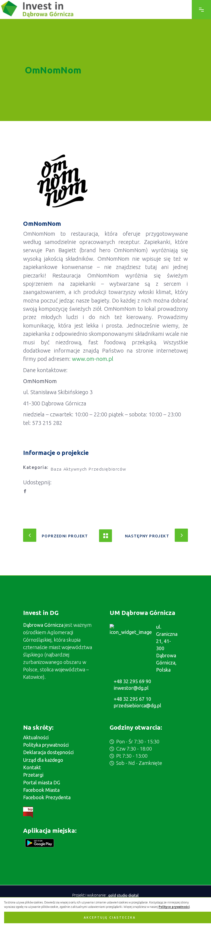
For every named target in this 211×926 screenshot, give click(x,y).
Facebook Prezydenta (47, 797)
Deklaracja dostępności (48, 752)
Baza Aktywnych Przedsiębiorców (88, 468)
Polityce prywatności (174, 906)
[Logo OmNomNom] (62, 181)
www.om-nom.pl (92, 359)
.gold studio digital (123, 895)
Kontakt (32, 767)
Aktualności (36, 737)
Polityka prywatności (46, 745)
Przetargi (33, 774)
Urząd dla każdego (43, 760)
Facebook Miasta (41, 790)
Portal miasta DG (41, 782)
